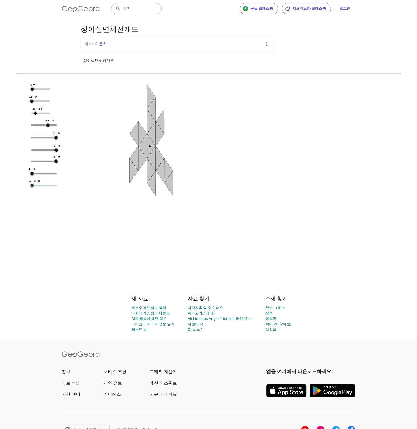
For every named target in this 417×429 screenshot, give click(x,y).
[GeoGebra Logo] (81, 9)
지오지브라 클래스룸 (309, 8)
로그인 (345, 8)
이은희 (101, 43)
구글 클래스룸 (261, 8)
